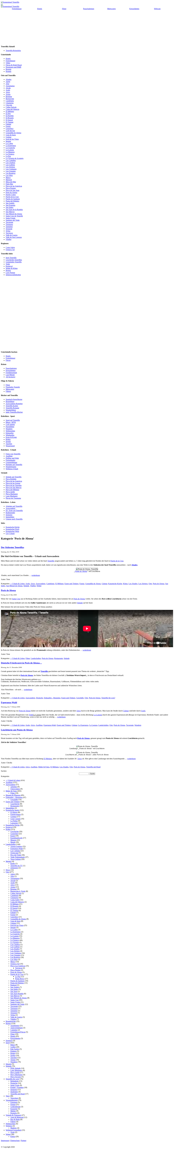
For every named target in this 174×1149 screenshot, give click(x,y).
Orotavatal (14, 853)
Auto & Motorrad (17, 1117)
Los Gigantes (11, 171)
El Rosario (10, 118)
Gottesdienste (15, 1107)
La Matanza (10, 152)
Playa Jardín (10, 492)
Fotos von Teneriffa (13, 454)
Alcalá (12, 881)
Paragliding (10, 427)
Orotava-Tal (14, 964)
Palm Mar (9, 184)
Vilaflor (8, 239)
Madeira (13, 1128)
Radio (12, 863)
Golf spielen (10, 424)
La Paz (8, 156)
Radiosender (10, 513)
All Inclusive (10, 377)
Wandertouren (11, 467)
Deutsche (39, 698)
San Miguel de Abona (14, 214)
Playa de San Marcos (13, 488)
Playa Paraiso (11, 188)
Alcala (8, 88)
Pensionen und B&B (13, 67)
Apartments (14, 1026)
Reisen (8, 270)
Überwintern (15, 789)
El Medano (48, 759)
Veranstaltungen (12, 1100)
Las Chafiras (10, 163)
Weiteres (9, 1126)
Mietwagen (111, 9)
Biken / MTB (11, 422)
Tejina (8, 231)
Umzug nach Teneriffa (14, 519)
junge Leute (14, 1085)
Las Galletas (10, 165)
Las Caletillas (11, 160)
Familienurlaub (11, 373)
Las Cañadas (15, 851)
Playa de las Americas (14, 186)
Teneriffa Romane (12, 408)
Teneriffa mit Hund (93, 767)
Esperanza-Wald (9, 702)
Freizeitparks (10, 460)
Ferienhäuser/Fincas (17, 1032)
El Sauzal (9, 120)
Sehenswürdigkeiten (13, 275)
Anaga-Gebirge (16, 846)
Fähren (8, 391)
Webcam (157, 9)
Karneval (9, 266)
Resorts (8, 69)
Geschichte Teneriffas (14, 260)
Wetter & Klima (12, 268)
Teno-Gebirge (15, 859)
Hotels (39, 9)
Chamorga (9, 103)
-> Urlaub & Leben (17, 584)
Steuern (8, 1064)
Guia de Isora (11, 135)
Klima (125, 584)
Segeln (8, 442)
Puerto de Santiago (13, 199)
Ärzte (12, 1132)
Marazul (9, 180)
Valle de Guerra (11, 235)
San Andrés (10, 203)
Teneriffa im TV (16, 866)
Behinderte (14, 1081)
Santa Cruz (16, 599)
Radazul (13, 985)
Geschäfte (80, 698)
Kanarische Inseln (12, 810)
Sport (8, 1043)
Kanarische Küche (13, 527)
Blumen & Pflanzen (13, 795)
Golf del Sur (10, 131)
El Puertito (10, 116)
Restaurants (58, 658)
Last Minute (10, 375)
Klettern (13, 1051)
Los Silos (9, 175)
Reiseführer (10, 401)
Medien (8, 861)
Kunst (12, 836)
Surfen (12, 1055)
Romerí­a (13, 1113)
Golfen (13, 1047)
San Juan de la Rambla (14, 210)
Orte (150, 584)
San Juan (13, 991)
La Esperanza (11, 146)
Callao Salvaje (11, 107)
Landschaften (36, 658)
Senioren (9, 515)
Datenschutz (15, 1141)
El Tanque (9, 122)
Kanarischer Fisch (12, 529)
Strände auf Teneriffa (13, 477)
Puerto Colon (11, 195)
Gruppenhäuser (11, 462)
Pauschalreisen (88, 9)
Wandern (9, 429)
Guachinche (14, 804)
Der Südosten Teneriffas (12, 547)
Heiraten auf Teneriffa (14, 465)
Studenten (14, 1092)
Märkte (13, 1111)
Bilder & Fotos (43, 767)
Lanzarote (14, 823)
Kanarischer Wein (12, 531)
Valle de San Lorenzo (14, 237)
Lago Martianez (12, 496)
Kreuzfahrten (134, 9)
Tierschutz (14, 1098)
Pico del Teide (15, 855)
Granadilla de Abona (13, 133)
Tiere (7, 1096)
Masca (8, 178)
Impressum (5, 1141)
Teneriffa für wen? (108, 698)
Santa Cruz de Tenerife (14, 216)
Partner (23, 1141)
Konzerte (13, 1109)
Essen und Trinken (71, 584)
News (8, 870)
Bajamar (9, 97)
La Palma (14, 821)
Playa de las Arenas (13, 483)
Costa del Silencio (12, 109)
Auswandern (10, 508)
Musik (12, 842)
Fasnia (8, 126)
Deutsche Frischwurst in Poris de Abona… (21, 663)
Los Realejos (10, 173)
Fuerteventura (15, 814)
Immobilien (10, 517)
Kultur (8, 829)
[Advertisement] (87, 27)
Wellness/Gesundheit (13, 1130)
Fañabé (8, 124)
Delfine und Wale (12, 458)
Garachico (9, 128)
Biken (12, 1045)
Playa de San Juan (12, 190)
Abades (8, 79)
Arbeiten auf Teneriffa (14, 506)
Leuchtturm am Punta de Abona (17, 730)
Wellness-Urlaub (12, 469)
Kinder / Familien (17, 1087)
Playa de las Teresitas (14, 485)
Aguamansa (10, 86)
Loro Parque (10, 273)
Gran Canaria (15, 819)
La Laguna (10, 150)
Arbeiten (13, 787)
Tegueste (9, 229)
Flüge (64, 9)
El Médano (10, 111)
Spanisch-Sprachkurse (14, 399)
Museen (13, 840)
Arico (8, 92)
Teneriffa (50, 561)
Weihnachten (10, 1124)
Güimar (104, 584)
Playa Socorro (15, 1077)
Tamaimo (9, 227)
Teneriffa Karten (12, 406)
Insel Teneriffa (11, 258)
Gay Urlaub (10, 533)
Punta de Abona (81, 571)
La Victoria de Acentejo (14, 158)
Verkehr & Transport (13, 1115)
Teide (8, 264)
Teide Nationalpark (17, 857)
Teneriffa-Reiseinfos (13, 51)
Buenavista (10, 99)
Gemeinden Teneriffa (14, 262)
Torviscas (9, 233)
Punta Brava (19, 979)
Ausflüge (9, 456)
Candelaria (10, 101)
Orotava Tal (10, 250)
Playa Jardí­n (15, 1073)
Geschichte (14, 831)
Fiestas (13, 1104)
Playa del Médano (12, 490)
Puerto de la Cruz (12, 197)
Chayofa (9, 105)
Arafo (8, 90)
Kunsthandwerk (16, 838)
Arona (8, 94)
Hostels (8, 71)
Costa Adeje (10, 247)
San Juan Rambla (16, 994)
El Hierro (13, 812)
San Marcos (10, 212)
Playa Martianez (12, 494)
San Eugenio (10, 205)
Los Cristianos (11, 169)
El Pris (8, 114)
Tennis (12, 1060)
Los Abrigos (10, 167)
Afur (7, 84)
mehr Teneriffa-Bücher (14, 412)
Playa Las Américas (17, 966)
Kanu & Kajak (11, 437)
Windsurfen (10, 435)
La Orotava (10, 154)
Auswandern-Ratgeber (14, 404)
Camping (13, 1030)
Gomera (13, 817)
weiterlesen (35, 575)
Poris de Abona (11, 192)
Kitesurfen (9, 433)
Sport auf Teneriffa (13, 420)
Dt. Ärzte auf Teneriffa (14, 511)
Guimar (8, 137)
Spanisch (9, 1041)
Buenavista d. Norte (17, 891)
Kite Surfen (14, 1049)
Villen (8, 63)
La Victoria (14, 942)
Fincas (8, 360)
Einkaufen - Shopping (52, 698)
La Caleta (9, 143)
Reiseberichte (11, 1021)
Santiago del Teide (13, 220)
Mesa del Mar (11, 182)
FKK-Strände (15, 1068)
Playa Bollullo (11, 479)
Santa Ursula (10, 218)
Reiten (8, 439)
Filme (28, 658)
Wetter (39, 586)
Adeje (8, 82)
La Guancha (10, 148)
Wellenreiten (10, 431)
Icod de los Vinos (12, 139)
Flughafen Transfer (13, 387)
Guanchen (14, 834)
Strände (26, 586)
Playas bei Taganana (13, 498)
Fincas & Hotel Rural (14, 65)
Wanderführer (11, 410)
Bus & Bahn (15, 1119)
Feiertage (13, 1102)
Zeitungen (14, 868)
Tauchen (9, 444)
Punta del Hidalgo (12, 201)
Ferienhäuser (17, 9)
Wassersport (10, 446)
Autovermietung (16, 1028)
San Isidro (9, 207)
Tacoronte (9, 222)
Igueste (8, 141)
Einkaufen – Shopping (14, 797)
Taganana (9, 224)
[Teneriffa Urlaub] (10, 2)
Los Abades (133, 584)
